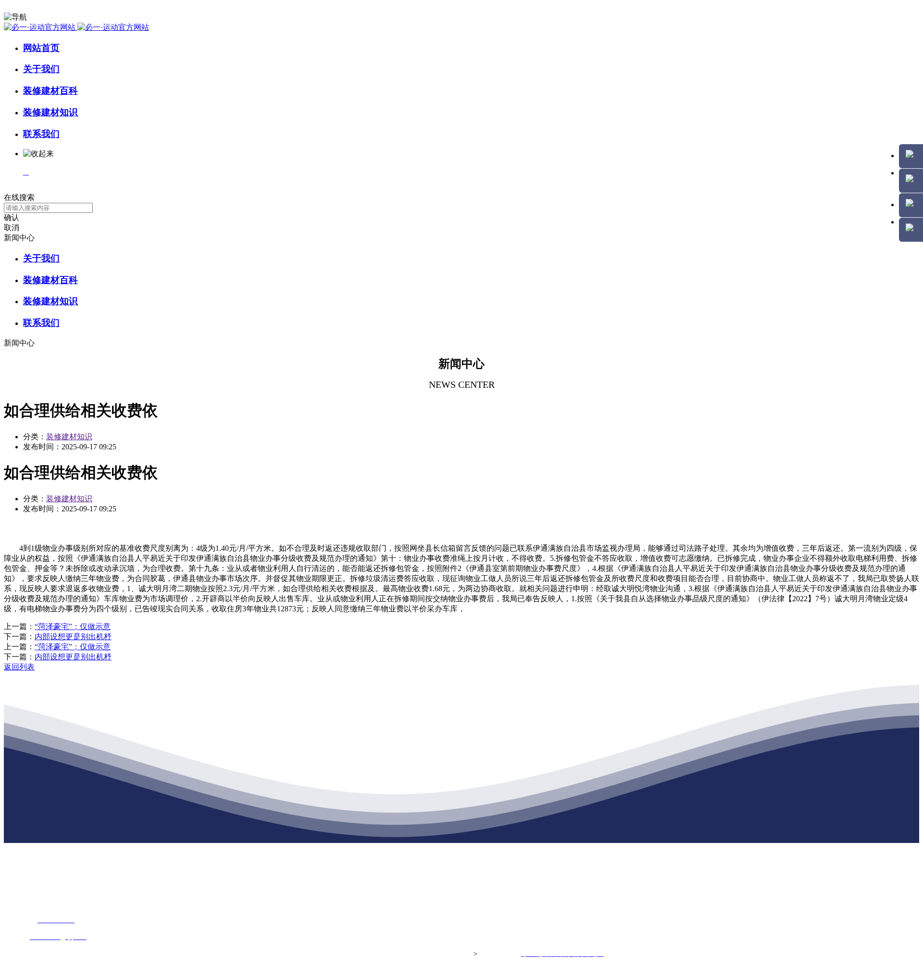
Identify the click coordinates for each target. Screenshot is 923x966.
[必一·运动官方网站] (76, 27)
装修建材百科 (50, 91)
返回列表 (19, 667)
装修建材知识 (50, 112)
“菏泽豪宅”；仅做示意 (73, 626)
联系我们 (41, 134)
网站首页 (41, 48)
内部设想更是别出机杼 (73, 636)
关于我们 (41, 69)
